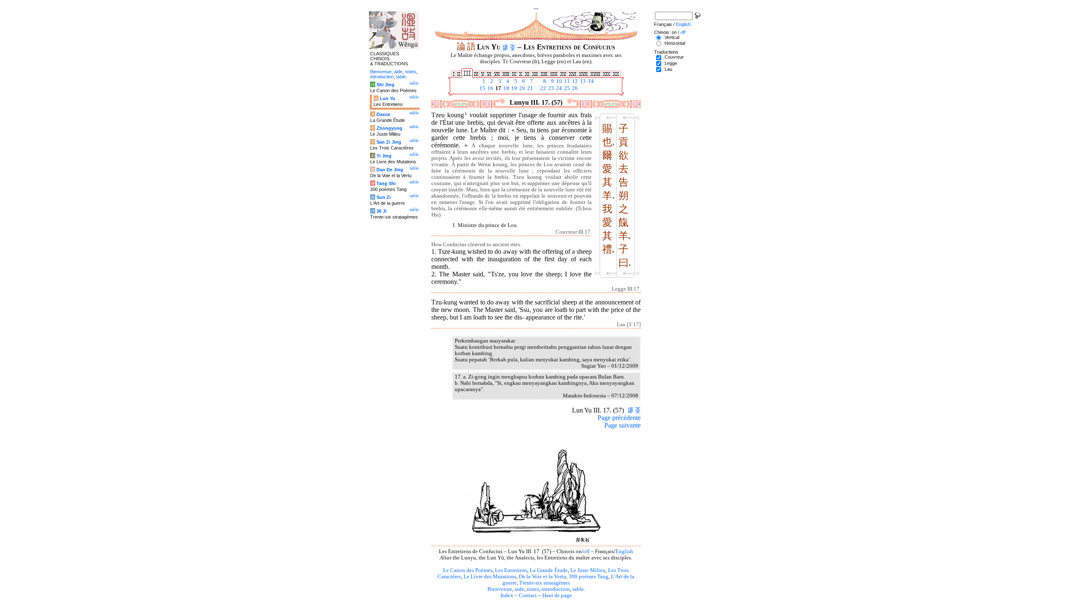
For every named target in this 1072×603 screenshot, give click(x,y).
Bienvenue (499, 589)
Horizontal (675, 43)
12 (574, 81)
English (624, 551)
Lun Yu (387, 98)
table (578, 589)
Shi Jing (385, 84)
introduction (555, 589)
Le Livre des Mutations (490, 577)
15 (481, 88)
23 (550, 88)
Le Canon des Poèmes (467, 570)
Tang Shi (386, 183)
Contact (528, 595)
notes (533, 589)
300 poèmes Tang (588, 577)
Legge (671, 63)
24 (558, 88)
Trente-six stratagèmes (544, 583)
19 (513, 88)
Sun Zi (383, 197)
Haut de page (557, 595)
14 (590, 81)
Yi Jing (384, 155)
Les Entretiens (511, 570)
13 (582, 81)
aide (519, 589)
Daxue (383, 114)
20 (521, 88)
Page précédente (619, 417)
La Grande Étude (549, 570)
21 (529, 88)
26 (574, 88)
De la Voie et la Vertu (542, 577)
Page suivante (622, 425)
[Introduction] (505, 47)
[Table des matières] (512, 47)
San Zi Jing (388, 141)
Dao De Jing (389, 169)
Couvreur (674, 56)
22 (542, 88)
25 (566, 88)
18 (505, 88)
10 (558, 81)
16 (489, 88)
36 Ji (381, 211)
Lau (668, 69)
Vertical (672, 37)
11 (566, 81)
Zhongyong (389, 128)
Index (506, 595)
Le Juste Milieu (588, 570)
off (586, 551)
